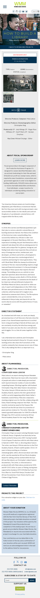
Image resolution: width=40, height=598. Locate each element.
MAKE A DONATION (20, 60)
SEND (32, 580)
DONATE (20, 588)
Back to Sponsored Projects (21, 47)
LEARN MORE (20, 160)
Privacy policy (20, 594)
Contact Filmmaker (10, 485)
